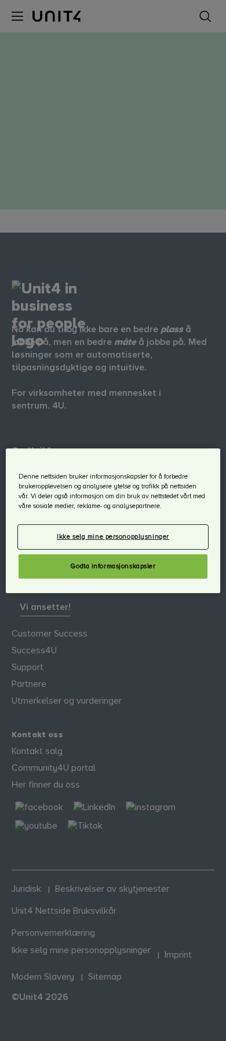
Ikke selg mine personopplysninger (113, 536)
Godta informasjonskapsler (112, 566)
